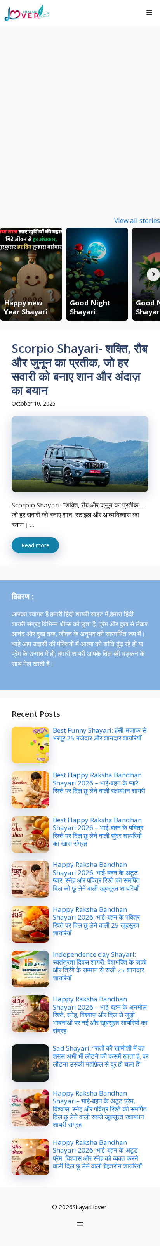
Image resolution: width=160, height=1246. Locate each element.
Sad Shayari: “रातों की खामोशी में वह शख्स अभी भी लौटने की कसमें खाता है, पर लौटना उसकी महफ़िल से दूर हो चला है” (100, 1056)
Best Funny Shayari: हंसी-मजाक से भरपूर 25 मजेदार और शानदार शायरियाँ (99, 734)
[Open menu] (80, 1224)
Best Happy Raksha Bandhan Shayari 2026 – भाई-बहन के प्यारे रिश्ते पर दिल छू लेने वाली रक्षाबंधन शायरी (99, 782)
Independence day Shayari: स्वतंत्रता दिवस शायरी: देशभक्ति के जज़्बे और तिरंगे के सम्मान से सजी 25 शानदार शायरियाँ (99, 966)
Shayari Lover (87, 12)
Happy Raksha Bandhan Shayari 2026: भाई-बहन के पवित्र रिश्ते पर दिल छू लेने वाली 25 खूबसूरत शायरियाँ (96, 921)
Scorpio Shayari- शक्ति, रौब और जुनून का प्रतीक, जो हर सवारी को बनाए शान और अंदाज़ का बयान (80, 369)
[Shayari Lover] (27, 12)
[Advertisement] (80, 109)
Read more (35, 545)
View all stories (137, 220)
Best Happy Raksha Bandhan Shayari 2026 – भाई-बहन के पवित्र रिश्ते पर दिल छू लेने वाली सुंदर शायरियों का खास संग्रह (98, 831)
